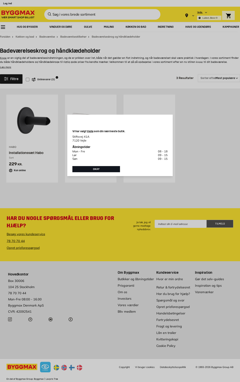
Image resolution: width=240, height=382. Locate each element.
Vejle (90, 131)
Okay (96, 169)
